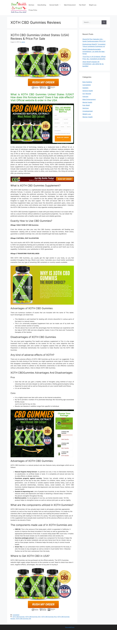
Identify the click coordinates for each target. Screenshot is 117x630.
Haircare (85, 96)
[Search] (104, 22)
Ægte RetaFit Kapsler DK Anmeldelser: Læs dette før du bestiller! (93, 64)
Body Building (42, 5)
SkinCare (31, 5)
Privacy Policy (33, 10)
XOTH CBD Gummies (19, 616)
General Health (53, 5)
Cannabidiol (16, 615)
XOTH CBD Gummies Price (49, 616)
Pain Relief (82, 5)
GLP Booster (86, 93)
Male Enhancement (70, 5)
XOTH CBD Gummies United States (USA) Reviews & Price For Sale (40, 36)
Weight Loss (92, 5)
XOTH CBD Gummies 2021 (33, 616)
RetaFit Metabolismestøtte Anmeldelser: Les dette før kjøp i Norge (93, 51)
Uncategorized (87, 111)
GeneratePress (69, 627)
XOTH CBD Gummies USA (23, 618)
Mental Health (87, 102)
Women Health (87, 117)
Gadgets (85, 88)
